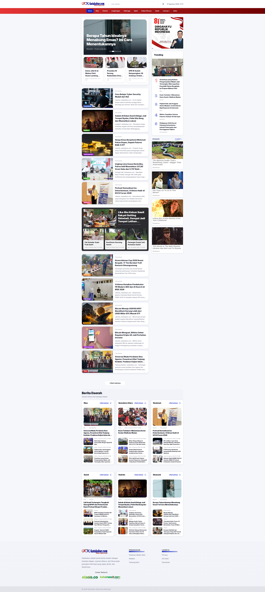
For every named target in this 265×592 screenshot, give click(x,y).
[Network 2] (110, 577)
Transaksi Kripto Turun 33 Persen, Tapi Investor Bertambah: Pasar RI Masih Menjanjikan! (172, 524)
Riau (97, 11)
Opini (136, 11)
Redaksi (132, 559)
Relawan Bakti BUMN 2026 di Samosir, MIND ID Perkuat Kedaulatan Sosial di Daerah (172, 460)
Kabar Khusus (147, 11)
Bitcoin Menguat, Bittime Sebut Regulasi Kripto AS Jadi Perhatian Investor (130, 335)
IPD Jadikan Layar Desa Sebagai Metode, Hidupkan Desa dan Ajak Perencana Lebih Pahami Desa (172, 443)
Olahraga (127, 11)
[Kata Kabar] (93, 4)
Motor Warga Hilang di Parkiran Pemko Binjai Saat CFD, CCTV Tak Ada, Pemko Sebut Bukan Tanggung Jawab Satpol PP (137, 444)
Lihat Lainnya (115, 383)
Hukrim (105, 11)
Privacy (165, 555)
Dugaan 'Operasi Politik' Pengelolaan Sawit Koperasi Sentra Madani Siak (102, 531)
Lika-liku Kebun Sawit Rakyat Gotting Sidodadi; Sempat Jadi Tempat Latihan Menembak (131, 218)
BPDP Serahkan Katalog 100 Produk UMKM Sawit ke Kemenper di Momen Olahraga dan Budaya (102, 515)
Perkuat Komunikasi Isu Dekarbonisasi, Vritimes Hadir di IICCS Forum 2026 (130, 190)
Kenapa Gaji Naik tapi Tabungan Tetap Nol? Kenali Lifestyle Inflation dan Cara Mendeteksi (172, 532)
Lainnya (166, 11)
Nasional (157, 403)
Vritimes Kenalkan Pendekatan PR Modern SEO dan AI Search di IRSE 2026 (130, 287)
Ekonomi (157, 475)
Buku (175, 11)
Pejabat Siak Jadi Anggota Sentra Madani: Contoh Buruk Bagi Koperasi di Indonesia (170, 106)
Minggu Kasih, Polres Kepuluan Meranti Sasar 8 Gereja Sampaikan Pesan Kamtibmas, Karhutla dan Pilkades (137, 525)
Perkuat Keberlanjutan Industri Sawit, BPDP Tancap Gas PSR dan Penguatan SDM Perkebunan (103, 524)
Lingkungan (115, 11)
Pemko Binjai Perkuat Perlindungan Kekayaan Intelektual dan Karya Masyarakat (136, 452)
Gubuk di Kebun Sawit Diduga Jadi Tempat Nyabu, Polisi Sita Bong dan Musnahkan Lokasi (130, 118)
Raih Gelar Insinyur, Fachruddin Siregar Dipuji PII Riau (103, 442)
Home (90, 11)
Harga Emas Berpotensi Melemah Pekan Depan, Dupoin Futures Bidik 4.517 (130, 142)
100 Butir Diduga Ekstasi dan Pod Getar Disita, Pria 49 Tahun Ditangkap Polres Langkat (138, 532)
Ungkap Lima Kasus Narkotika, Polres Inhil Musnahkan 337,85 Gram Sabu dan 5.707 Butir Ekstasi (138, 515)
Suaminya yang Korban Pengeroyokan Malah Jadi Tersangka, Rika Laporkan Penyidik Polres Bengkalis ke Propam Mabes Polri (170, 84)
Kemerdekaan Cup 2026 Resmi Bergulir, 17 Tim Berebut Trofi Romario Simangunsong (129, 263)
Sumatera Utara (125, 403)
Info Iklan (165, 559)
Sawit (157, 11)
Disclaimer (166, 562)
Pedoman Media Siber (137, 555)
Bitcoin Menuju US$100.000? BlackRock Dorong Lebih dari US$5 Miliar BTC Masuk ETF (128, 311)
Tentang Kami (134, 562)
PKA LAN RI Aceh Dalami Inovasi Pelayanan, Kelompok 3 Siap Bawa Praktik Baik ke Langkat (138, 460)
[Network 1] (90, 577)
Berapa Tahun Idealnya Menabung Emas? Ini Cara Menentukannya (166, 503)
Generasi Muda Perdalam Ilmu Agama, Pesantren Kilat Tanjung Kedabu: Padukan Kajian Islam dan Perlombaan (97, 434)
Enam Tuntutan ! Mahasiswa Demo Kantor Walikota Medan (113, 41)
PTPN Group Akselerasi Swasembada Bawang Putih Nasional (172, 451)
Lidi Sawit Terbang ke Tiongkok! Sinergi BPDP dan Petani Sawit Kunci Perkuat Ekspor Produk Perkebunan (96, 505)
